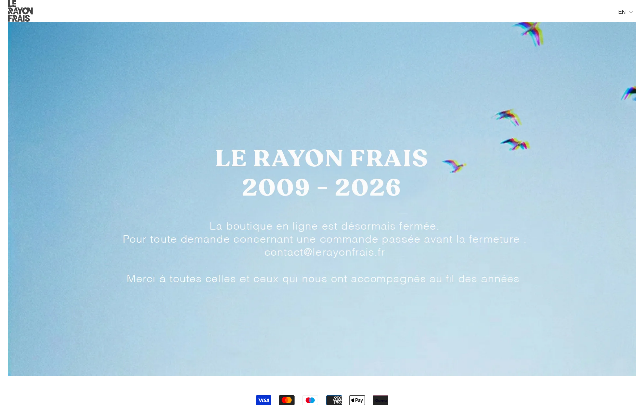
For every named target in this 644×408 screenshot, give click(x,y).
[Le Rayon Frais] (322, 199)
